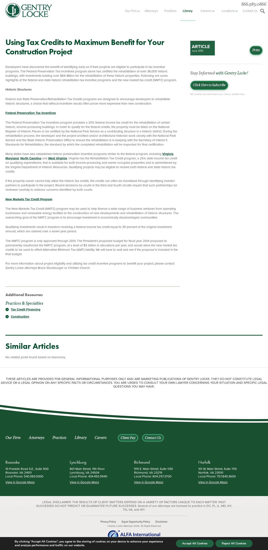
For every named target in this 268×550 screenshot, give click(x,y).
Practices (170, 11)
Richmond (142, 462)
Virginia (167, 154)
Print (256, 50)
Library (188, 11)
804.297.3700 (161, 476)
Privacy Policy (108, 521)
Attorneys (151, 11)
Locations (228, 11)
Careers (206, 11)
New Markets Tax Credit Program (28, 199)
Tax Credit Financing (25, 309)
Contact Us (250, 11)
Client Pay (128, 438)
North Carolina (30, 158)
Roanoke (12, 462)
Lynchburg (78, 462)
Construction (20, 316)
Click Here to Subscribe (209, 85)
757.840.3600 (226, 476)
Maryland (12, 158)
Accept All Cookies (194, 543)
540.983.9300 (33, 476)
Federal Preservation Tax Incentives (30, 113)
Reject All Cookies (234, 543)
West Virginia (57, 158)
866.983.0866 (253, 4)
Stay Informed (219, 73)
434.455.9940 (97, 476)
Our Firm (131, 11)
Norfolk (204, 462)
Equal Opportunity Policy (136, 521)
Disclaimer (161, 521)
